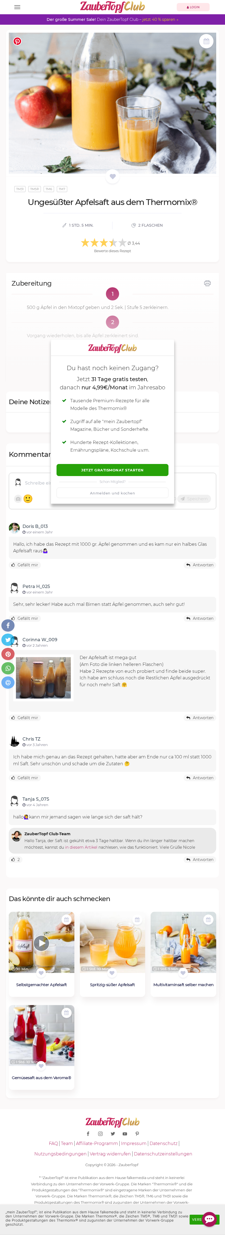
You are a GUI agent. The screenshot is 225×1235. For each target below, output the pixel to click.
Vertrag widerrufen (110, 1154)
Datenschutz (164, 1143)
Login (194, 7)
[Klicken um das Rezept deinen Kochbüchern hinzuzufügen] (41, 973)
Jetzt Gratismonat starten (112, 470)
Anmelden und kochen (112, 493)
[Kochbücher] (112, 176)
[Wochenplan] (206, 41)
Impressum (134, 1143)
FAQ (53, 1143)
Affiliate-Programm (97, 1143)
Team (67, 1143)
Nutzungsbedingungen (60, 1154)
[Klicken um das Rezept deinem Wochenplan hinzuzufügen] (66, 920)
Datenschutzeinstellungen (163, 1154)
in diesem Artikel (81, 847)
